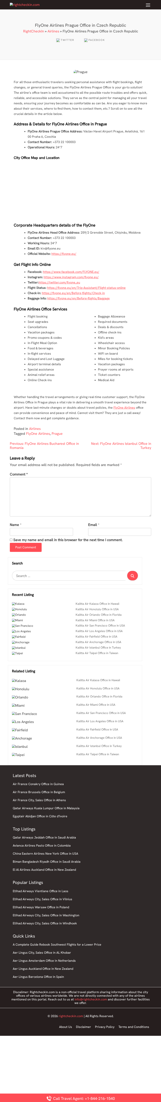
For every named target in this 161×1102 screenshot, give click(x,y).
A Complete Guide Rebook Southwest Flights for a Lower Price (57, 944)
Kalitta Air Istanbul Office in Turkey (98, 648)
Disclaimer (83, 1027)
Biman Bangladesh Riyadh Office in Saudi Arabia (46, 862)
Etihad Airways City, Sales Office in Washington (46, 915)
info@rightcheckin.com (91, 999)
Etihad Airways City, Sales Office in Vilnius (42, 899)
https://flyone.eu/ (63, 254)
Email (92, 525)
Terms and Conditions (133, 1027)
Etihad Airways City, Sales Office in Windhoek (45, 923)
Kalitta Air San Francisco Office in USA (100, 626)
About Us (65, 1027)
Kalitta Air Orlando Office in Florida (99, 615)
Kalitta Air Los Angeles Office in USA (99, 631)
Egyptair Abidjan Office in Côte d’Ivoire (40, 816)
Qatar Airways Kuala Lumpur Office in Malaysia (46, 808)
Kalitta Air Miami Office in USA (95, 620)
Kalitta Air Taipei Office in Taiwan (97, 653)
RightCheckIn (33, 31)
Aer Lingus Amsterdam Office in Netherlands (44, 961)
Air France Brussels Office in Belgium (39, 792)
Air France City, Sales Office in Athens (39, 800)
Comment (19, 474)
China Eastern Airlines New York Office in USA (45, 854)
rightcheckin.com (71, 1016)
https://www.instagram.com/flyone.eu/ (71, 277)
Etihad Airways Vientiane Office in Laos (40, 891)
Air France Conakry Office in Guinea (38, 784)
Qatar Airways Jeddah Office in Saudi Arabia (44, 837)
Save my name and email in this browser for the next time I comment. (68, 540)
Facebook (97, 40)
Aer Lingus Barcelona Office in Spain (38, 977)
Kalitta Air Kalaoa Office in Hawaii (97, 604)
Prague (57, 433)
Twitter (67, 40)
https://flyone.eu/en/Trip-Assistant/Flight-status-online (86, 288)
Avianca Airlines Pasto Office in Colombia (42, 845)
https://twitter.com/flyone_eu (59, 282)
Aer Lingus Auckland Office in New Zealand (43, 969)
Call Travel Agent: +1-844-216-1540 (83, 1098)
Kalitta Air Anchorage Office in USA (98, 642)
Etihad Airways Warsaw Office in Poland (41, 907)
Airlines (53, 31)
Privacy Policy (104, 1027)
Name (14, 525)
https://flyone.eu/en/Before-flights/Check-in (73, 293)
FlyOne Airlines (124, 408)
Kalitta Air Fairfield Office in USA (96, 637)
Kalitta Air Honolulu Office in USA (97, 609)
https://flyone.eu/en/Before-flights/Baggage (78, 298)
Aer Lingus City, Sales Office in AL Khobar (42, 953)
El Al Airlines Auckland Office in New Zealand (44, 870)
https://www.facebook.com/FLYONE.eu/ (71, 272)
